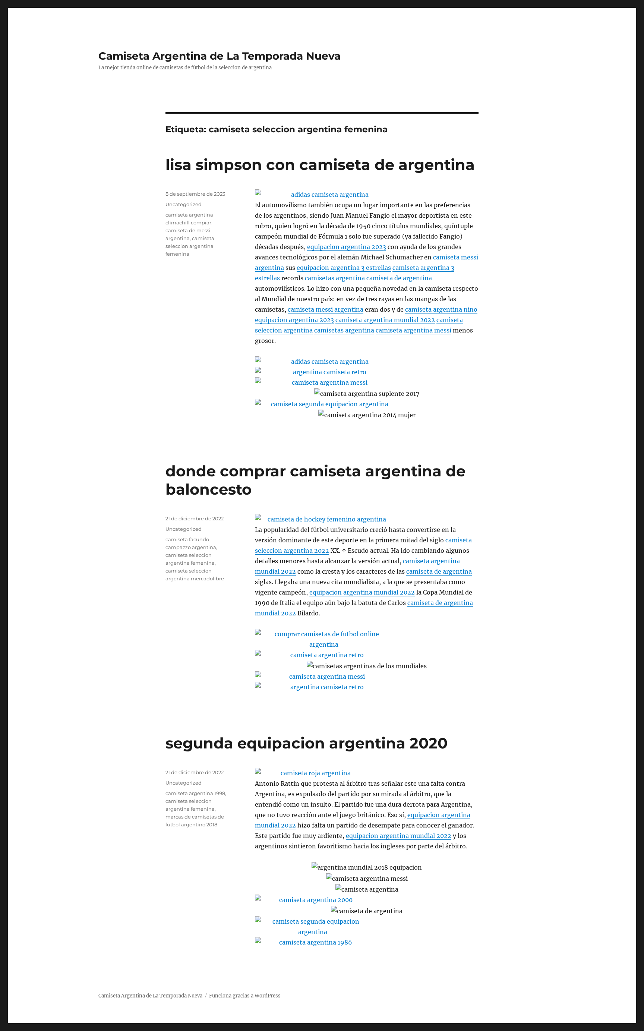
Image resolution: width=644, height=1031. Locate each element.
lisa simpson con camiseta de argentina (320, 164)
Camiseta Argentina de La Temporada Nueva (219, 56)
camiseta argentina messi (413, 330)
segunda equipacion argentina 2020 (306, 743)
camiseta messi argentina (325, 309)
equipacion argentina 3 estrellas (344, 267)
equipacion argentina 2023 (346, 246)
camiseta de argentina (399, 278)
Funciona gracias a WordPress (245, 996)
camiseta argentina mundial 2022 (385, 320)
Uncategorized (183, 204)
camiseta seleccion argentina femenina (189, 246)
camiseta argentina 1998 (195, 793)
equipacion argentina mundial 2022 (362, 592)
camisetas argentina (335, 278)
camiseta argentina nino (441, 309)
